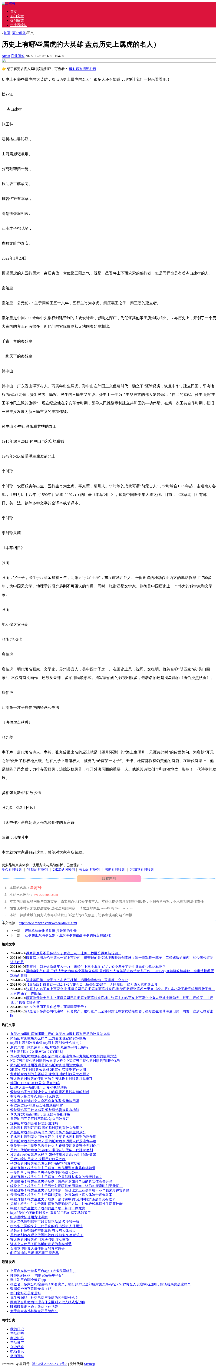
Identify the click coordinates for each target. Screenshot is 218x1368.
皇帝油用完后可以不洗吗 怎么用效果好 (39, 1119)
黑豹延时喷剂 (115, 869)
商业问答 (19, 33)
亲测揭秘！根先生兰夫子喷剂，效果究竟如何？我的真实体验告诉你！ (63, 1181)
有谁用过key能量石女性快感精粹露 (36, 1105)
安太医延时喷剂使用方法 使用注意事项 (39, 1239)
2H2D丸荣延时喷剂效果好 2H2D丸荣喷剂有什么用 (48, 1069)
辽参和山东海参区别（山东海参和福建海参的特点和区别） (69, 935)
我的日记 (17, 1329)
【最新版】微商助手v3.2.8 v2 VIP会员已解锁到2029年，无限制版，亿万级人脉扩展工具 (92, 984)
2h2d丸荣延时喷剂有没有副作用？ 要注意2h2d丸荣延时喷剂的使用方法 (63, 1056)
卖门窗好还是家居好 (25, 1293)
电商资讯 (17, 1351)
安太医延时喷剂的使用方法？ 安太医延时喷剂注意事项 (51, 1078)
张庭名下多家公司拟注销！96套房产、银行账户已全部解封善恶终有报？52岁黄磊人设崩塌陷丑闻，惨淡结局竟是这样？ (100, 1284)
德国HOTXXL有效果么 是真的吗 (35, 1083)
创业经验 (17, 1347)
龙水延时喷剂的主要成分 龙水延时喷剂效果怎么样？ (49, 1074)
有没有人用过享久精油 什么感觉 (34, 1096)
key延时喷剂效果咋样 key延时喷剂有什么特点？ (46, 1043)
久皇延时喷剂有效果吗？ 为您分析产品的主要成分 (48, 1132)
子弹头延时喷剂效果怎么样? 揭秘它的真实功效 (45, 1163)
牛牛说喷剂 (18, 25)
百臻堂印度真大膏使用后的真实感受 (37, 1248)
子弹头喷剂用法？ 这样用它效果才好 (38, 1159)
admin (6, 56)
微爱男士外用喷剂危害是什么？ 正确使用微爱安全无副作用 (55, 1145)
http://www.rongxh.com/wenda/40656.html (48, 923)
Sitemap (89, 1364)
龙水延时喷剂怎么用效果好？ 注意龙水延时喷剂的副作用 (53, 1136)
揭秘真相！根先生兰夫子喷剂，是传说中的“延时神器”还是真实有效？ (62, 1199)
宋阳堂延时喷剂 (142, 869)
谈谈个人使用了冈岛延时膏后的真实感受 (41, 1244)
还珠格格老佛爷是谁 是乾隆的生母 (51, 931)
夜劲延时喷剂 (89, 869)
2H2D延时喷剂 (64, 869)
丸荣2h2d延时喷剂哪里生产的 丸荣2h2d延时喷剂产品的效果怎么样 (60, 1034)
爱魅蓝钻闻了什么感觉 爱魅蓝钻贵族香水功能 (44, 1110)
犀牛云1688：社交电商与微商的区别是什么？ (44, 1297)
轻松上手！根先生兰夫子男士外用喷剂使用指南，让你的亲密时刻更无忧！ (66, 1186)
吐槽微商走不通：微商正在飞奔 (34, 1306)
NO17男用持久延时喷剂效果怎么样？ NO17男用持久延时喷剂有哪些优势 (65, 1060)
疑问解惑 (17, 20)
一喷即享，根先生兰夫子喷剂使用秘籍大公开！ (46, 1172)
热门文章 (17, 16)
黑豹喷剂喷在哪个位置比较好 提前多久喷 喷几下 (46, 1235)
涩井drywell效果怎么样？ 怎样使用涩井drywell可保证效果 (53, 1154)
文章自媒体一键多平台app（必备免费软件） (43, 1271)
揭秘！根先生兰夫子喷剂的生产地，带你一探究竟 (47, 1208)
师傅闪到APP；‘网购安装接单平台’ (36, 1275)
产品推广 (17, 1342)
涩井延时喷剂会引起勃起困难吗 (34, 1123)
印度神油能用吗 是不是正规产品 (34, 1253)
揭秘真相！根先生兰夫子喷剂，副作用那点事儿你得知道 (52, 1168)
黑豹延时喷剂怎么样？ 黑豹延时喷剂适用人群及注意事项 (53, 1141)
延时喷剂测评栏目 (82, 69)
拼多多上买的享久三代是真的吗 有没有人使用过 (46, 1226)
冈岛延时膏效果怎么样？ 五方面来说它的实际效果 (48, 1038)
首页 (13, 11)
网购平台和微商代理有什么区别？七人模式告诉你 (47, 1302)
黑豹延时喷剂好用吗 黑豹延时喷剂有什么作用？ (46, 1128)
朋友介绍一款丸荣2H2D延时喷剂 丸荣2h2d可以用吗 (49, 1047)
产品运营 (17, 1333)
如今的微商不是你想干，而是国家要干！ (56, 1007)
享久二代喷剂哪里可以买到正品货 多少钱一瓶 (44, 1221)
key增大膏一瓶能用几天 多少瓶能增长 (38, 1087)
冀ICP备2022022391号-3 (49, 1364)
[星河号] (8, 4)
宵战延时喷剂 (37, 869)
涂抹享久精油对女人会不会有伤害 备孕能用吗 (44, 1101)
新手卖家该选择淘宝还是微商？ (34, 1311)
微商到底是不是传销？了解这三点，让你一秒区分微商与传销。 (73, 953)
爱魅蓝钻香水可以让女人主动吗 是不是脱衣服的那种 (49, 1092)
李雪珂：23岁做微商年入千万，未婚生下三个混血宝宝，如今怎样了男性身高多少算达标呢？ (96, 966)
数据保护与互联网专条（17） (32, 1288)
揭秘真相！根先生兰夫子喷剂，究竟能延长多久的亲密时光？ (56, 1177)
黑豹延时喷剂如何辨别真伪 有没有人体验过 (43, 1230)
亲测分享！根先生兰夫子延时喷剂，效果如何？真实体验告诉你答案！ (63, 1195)
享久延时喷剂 (12, 869)
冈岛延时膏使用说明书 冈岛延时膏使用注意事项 (46, 1065)
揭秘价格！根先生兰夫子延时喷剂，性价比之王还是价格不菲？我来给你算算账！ (71, 1190)
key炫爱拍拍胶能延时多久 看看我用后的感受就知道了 (50, 1212)
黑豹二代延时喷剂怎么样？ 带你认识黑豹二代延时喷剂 (51, 1150)
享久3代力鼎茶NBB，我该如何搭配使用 (40, 1114)
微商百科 (17, 1356)
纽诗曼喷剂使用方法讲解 (29, 1217)
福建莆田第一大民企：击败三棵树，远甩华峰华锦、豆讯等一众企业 (77, 980)
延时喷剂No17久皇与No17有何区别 (36, 1052)
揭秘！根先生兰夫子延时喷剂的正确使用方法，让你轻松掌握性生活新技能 (66, 1204)
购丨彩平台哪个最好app (28, 1280)
